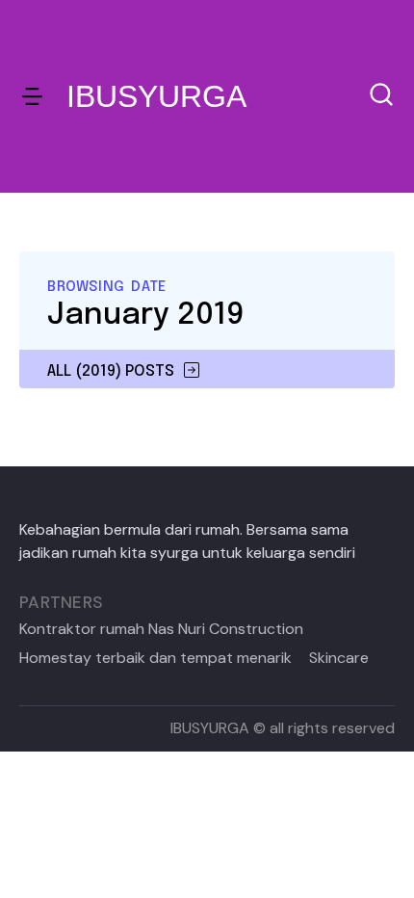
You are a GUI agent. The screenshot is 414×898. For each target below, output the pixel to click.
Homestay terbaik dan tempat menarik (155, 658)
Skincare (339, 658)
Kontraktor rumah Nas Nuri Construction (161, 629)
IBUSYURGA (156, 96)
